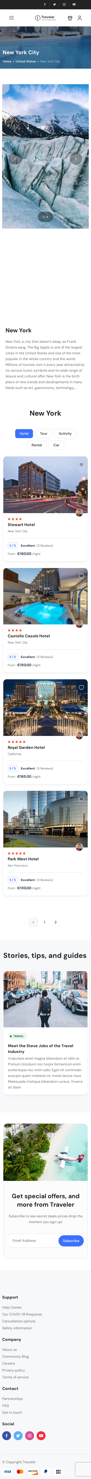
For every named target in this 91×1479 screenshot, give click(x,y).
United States (26, 61)
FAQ (5, 1405)
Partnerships (12, 1398)
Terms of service (15, 1377)
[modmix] (79, 513)
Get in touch (12, 1412)
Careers (8, 1363)
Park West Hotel (23, 859)
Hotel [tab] (24, 433)
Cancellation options (19, 1321)
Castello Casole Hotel (29, 636)
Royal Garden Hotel (26, 747)
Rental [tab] (37, 445)
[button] (70, 17)
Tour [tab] (43, 433)
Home (7, 61)
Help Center (12, 1307)
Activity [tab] (65, 433)
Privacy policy (13, 1370)
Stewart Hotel (21, 524)
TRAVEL (18, 1036)
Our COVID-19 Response (22, 1314)
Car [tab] (56, 445)
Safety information (17, 1328)
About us (9, 1349)
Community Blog (15, 1356)
